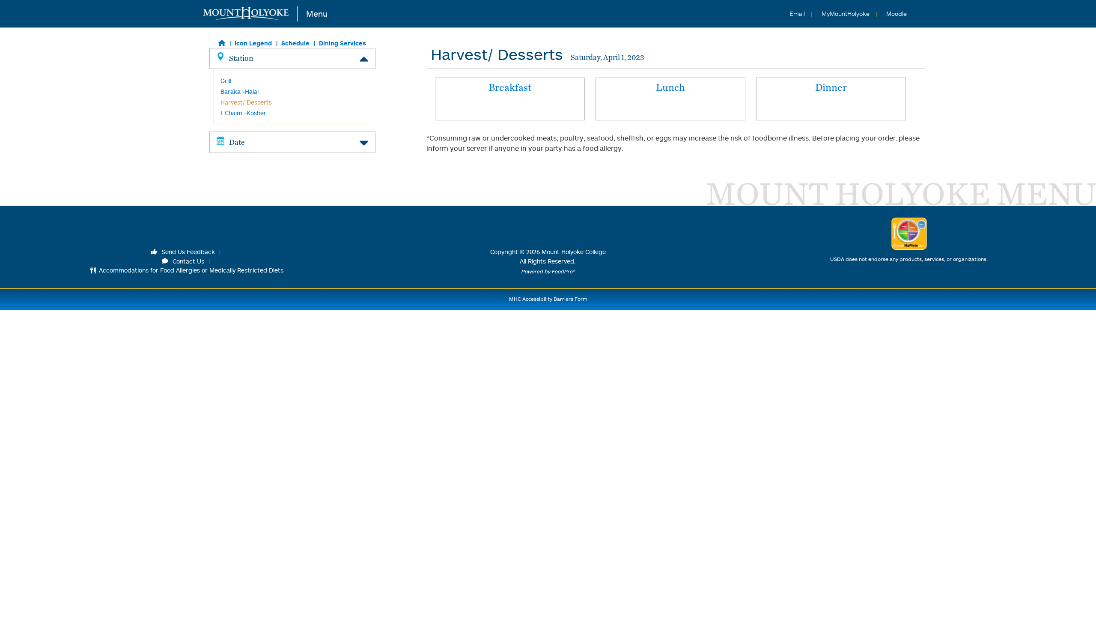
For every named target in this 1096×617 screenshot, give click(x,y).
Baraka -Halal (239, 91)
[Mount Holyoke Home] (250, 13)
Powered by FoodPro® (548, 271)
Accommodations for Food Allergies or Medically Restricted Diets (191, 270)
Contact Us (187, 261)
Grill (225, 80)
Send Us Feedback (187, 251)
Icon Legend (253, 43)
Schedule (295, 43)
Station (241, 58)
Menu (317, 13)
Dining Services (342, 43)
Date (237, 142)
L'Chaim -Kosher (243, 113)
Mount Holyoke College (574, 251)
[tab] (510, 99)
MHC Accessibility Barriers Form (548, 299)
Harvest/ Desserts (246, 102)
